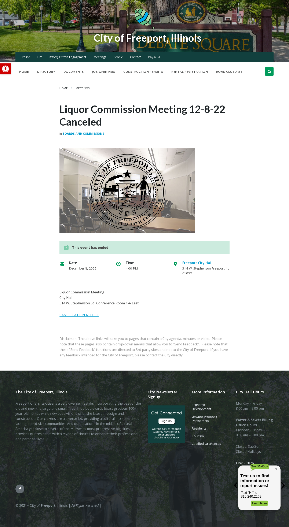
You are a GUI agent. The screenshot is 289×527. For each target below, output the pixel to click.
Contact (135, 57)
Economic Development (201, 406)
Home (63, 88)
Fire (39, 57)
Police (26, 57)
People (118, 57)
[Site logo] (144, 28)
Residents (199, 428)
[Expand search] (269, 71)
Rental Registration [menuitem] (189, 71)
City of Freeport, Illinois (148, 38)
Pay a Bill (154, 57)
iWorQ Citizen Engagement (68, 57)
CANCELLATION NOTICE (79, 315)
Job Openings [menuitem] (103, 71)
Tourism (198, 436)
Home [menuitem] (24, 71)
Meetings (100, 57)
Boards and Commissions (83, 133)
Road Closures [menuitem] (229, 71)
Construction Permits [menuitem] (143, 71)
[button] (5, 68)
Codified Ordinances (206, 443)
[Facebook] (19, 489)
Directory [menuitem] (46, 71)
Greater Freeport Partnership (204, 418)
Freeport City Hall (197, 262)
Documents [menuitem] (73, 71)
